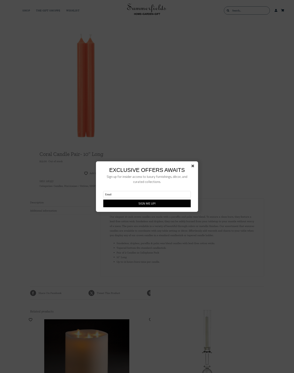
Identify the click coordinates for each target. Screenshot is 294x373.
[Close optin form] (193, 167)
